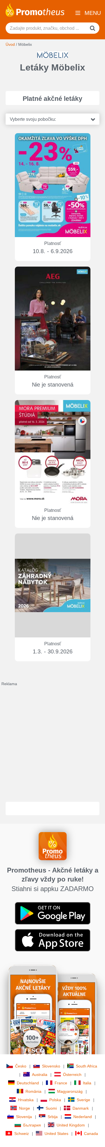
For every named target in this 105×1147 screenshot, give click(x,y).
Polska (55, 1100)
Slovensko (51, 1066)
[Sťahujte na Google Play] (52, 913)
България (32, 1125)
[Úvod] (35, 9)
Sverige (83, 1100)
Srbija (53, 1116)
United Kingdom (71, 1125)
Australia (39, 1074)
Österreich (72, 1074)
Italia (87, 1083)
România (33, 1091)
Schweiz (21, 1133)
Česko (20, 1066)
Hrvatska (26, 1100)
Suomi (51, 1108)
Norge (24, 1108)
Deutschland (28, 1083)
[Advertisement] (52, 739)
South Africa (86, 1066)
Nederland (82, 1116)
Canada (91, 1133)
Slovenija (24, 1116)
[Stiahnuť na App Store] (52, 940)
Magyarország (70, 1091)
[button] (52, 119)
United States (56, 1133)
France (61, 1083)
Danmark (81, 1108)
